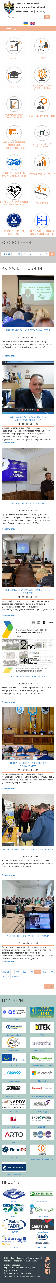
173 (51, 971)
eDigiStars (14, 1247)
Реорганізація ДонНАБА (14, 232)
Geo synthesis (14, 1050)
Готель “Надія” (14, 1111)
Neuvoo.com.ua (14, 1081)
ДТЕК (42, 1035)
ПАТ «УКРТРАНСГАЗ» (42, 1050)
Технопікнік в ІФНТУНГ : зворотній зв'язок (28, 849)
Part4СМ (14, 1217)
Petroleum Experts (14, 1174)
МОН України (14, 1020)
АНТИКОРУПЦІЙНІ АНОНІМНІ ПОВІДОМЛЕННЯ (14, 145)
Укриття (42, 203)
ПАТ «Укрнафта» (14, 1035)
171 (38, 972)
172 (45, 971)
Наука (42, 57)
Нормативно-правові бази (14, 116)
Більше (49, 986)
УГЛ (42, 1020)
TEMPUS (14, 1066)
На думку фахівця (42, 116)
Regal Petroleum (14, 1127)
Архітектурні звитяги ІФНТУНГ (28, 676)
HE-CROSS (42, 1247)
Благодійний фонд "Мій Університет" (14, 203)
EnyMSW (14, 1201)
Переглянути (8, 355)
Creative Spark (42, 1232)
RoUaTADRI (14, 1232)
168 (18, 971)
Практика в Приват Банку (42, 1066)
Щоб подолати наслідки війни (28, 503)
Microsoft (42, 1081)
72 (31, 254)
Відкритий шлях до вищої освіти (42, 232)
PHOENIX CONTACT (14, 1096)
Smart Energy (42, 1111)
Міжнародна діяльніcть (42, 87)
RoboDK (14, 1157)
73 (36, 254)
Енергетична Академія (42, 145)
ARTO (14, 1142)
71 (25, 254)
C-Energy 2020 (42, 1217)
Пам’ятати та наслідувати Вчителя (28, 330)
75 (47, 254)
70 (20, 254)
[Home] (9, 7)
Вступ (14, 57)
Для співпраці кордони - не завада (28, 936)
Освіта (14, 87)
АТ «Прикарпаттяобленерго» (42, 1158)
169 (25, 971)
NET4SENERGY (42, 1201)
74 (42, 254)
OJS (42, 1142)
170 (31, 971)
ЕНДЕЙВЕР (42, 1127)
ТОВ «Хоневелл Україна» (42, 1096)
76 (53, 254)
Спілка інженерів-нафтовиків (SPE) (14, 174)
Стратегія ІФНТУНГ (42, 174)
